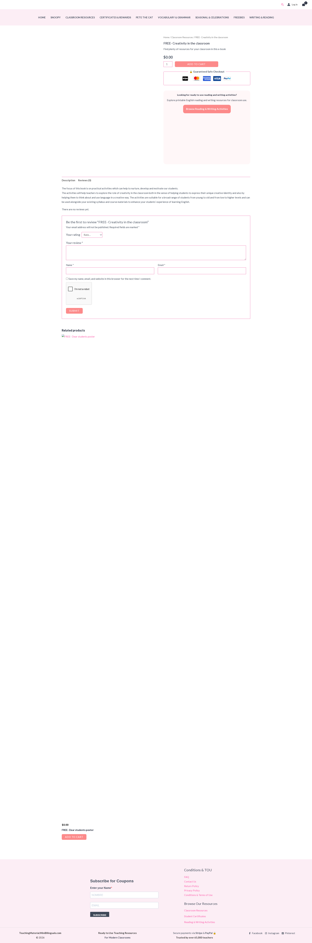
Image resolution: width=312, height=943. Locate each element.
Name (70, 264)
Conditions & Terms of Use (198, 895)
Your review (74, 243)
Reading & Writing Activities (199, 922)
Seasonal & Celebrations (212, 17)
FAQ (186, 877)
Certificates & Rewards (115, 17)
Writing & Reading (261, 17)
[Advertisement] (206, 138)
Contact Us (190, 881)
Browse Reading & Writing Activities (207, 108)
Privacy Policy (192, 890)
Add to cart (196, 64)
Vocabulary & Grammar (174, 17)
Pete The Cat (144, 17)
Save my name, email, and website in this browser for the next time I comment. (110, 278)
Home (42, 17)
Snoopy (56, 17)
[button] (282, 5)
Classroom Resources (80, 17)
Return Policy (191, 886)
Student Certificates (195, 916)
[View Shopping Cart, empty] (303, 4)
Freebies (239, 17)
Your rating (73, 234)
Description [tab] (68, 180)
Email (161, 264)
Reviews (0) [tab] (84, 180)
